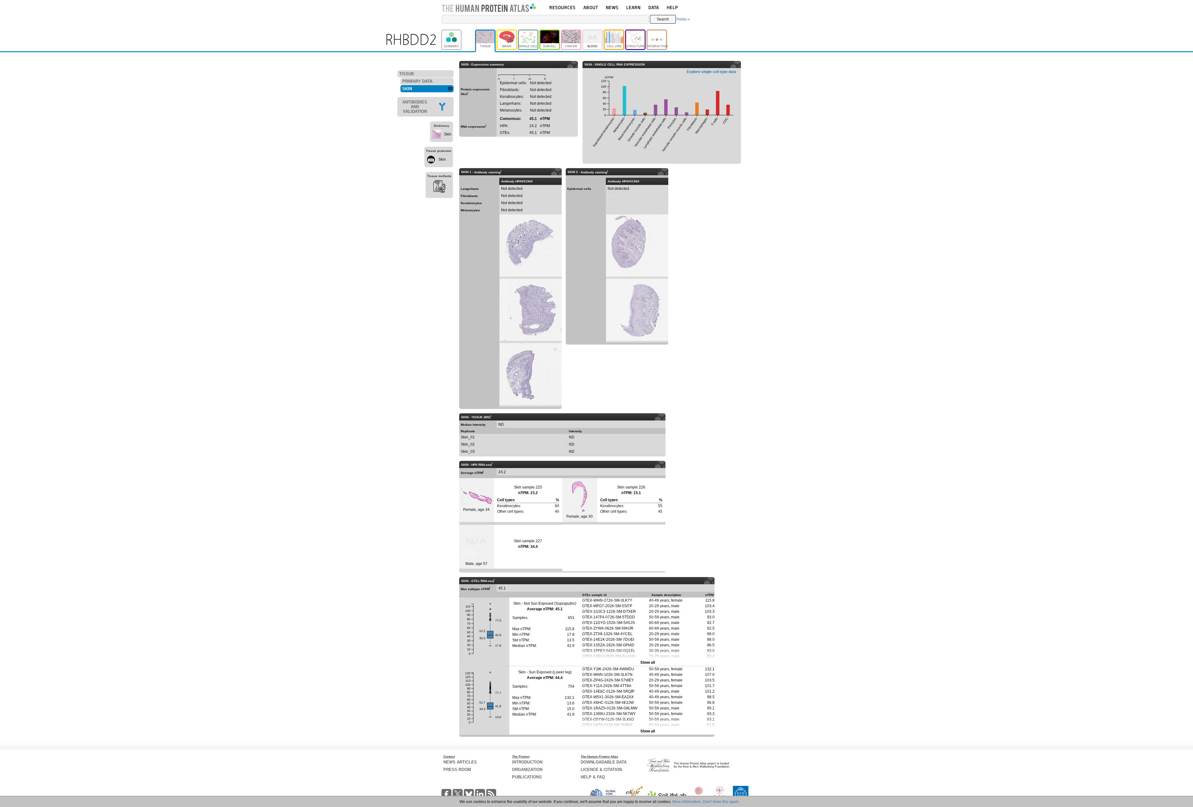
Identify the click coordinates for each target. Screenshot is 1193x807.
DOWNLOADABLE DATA (604, 762)
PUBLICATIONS (527, 777)
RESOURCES (562, 7)
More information (686, 802)
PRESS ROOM (457, 769)
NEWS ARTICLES (460, 762)
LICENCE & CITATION (601, 769)
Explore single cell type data (711, 72)
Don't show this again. (721, 802)
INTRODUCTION (527, 762)
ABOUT (590, 7)
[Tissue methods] (439, 187)
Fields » (683, 19)
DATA (653, 7)
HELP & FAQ (593, 777)
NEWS (612, 7)
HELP (672, 7)
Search (663, 19)
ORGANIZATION (527, 769)
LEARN (633, 7)
